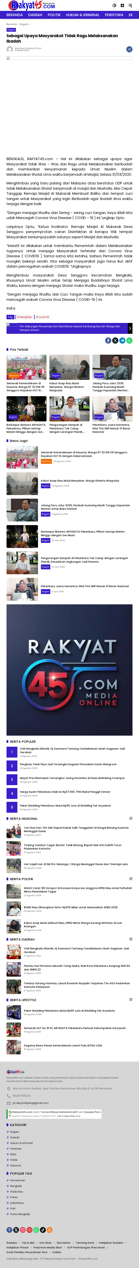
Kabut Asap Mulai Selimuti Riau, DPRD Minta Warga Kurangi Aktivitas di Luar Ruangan (73, 924)
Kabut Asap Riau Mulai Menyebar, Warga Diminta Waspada (66, 387)
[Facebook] (108, 340)
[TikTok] (43, 1230)
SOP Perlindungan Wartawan (86, 1247)
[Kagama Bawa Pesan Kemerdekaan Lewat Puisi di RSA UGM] (14, 1047)
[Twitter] (115, 340)
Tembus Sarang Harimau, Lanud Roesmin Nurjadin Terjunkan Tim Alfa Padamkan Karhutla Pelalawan (77, 985)
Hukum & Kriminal (21, 1143)
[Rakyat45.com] (31, 5)
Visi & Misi (28, 1243)
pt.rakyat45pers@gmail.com (31, 1103)
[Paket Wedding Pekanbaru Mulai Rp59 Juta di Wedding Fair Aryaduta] (14, 1012)
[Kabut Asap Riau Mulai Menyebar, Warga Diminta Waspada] (69, 367)
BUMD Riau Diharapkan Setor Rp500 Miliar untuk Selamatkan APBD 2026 (71, 907)
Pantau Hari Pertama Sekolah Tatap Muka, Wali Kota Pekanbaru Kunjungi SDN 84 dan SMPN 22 (77, 967)
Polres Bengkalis (20, 1214)
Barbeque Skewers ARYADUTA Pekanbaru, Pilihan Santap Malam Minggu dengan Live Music (26, 428)
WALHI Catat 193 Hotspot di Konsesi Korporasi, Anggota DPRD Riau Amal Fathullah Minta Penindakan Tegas (78, 890)
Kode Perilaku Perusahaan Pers (27, 1252)
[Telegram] (122, 340)
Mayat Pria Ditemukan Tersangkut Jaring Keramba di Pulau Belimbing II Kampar (72, 778)
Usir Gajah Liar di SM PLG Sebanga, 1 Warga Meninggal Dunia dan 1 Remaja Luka (76, 864)
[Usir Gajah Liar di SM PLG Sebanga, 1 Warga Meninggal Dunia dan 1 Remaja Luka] (14, 866)
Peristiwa (13, 375)
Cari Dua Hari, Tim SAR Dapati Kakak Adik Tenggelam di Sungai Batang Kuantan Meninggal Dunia (76, 829)
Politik (13, 1160)
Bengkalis (26, 317)
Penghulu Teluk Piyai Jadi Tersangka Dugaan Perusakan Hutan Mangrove (68, 764)
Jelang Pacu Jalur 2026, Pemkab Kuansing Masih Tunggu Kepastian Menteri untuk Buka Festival (109, 387)
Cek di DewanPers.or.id (68, 1116)
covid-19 (44, 317)
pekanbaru (17, 1203)
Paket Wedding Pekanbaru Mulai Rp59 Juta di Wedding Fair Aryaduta (65, 805)
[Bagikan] (129, 49)
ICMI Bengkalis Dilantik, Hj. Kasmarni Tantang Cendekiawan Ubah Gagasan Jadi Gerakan (72, 750)
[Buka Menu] (122, 5)
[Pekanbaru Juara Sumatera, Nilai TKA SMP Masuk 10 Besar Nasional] (112, 408)
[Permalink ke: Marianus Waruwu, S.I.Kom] (11, 49)
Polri (12, 1208)
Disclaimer (64, 1243)
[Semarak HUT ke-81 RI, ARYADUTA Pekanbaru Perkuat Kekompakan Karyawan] (14, 1029)
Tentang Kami (85, 1243)
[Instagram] (23, 1230)
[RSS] (49, 1230)
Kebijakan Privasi (17, 1247)
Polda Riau (16, 1191)
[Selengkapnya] (130, 818)
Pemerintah (17, 1180)
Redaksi (12, 1243)
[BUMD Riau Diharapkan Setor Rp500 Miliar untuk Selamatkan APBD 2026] (14, 909)
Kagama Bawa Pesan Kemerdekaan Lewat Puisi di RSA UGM (63, 1045)
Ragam (11, 29)
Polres (14, 1197)
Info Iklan (45, 1243)
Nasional (15, 1165)
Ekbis (13, 1154)
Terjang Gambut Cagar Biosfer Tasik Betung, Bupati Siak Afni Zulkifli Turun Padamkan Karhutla (72, 847)
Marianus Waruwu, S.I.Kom (28, 48)
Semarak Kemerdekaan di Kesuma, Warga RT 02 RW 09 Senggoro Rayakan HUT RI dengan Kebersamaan (25, 387)
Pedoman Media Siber (47, 1247)
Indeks (56, 1252)
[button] (114, 5)
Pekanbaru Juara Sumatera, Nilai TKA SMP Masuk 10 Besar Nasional (111, 428)
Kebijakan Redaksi (111, 1243)
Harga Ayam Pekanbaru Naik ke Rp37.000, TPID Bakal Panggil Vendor (65, 792)
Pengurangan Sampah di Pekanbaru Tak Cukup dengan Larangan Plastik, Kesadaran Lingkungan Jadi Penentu (67, 428)
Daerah (15, 1137)
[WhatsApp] (129, 340)
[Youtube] (29, 1230)
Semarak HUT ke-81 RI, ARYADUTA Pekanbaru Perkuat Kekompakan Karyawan (75, 1028)
